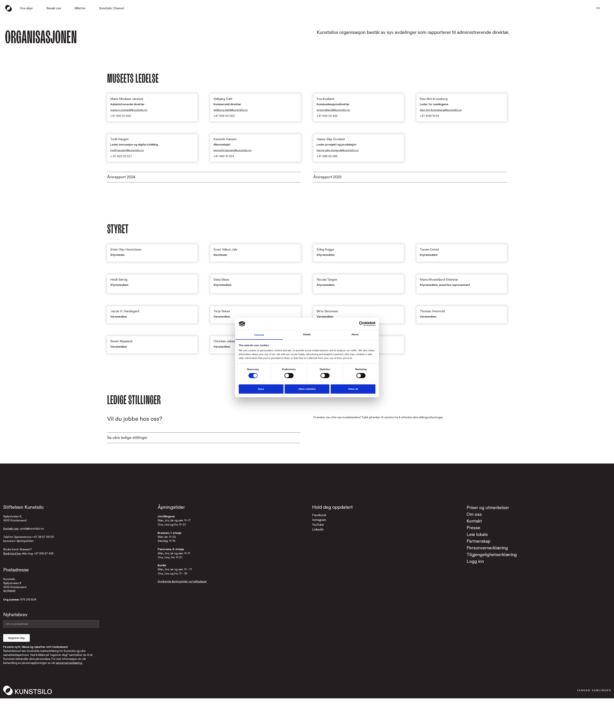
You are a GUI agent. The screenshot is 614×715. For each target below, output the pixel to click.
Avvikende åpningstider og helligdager (182, 581)
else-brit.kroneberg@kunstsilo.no (441, 110)
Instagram (319, 520)
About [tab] (354, 334)
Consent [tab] (259, 335)
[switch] (289, 375)
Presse (473, 528)
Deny (261, 389)
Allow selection (307, 389)
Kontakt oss (11, 528)
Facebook (319, 515)
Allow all (353, 389)
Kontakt (474, 521)
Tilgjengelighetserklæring (492, 555)
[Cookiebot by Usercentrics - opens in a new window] (361, 323)
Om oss (474, 514)
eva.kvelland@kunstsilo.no (333, 110)
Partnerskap (478, 541)
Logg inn (475, 561)
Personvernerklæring (487, 548)
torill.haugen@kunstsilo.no (127, 150)
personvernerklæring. (69, 663)
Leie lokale (477, 534)
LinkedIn (318, 529)
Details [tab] (307, 334)
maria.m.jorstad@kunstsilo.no (128, 110)
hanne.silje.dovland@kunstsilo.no (337, 150)
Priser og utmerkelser (488, 508)
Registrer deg (16, 638)
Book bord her (12, 553)
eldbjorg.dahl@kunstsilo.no (230, 110)
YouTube (318, 525)
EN (598, 8)
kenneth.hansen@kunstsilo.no (232, 150)
